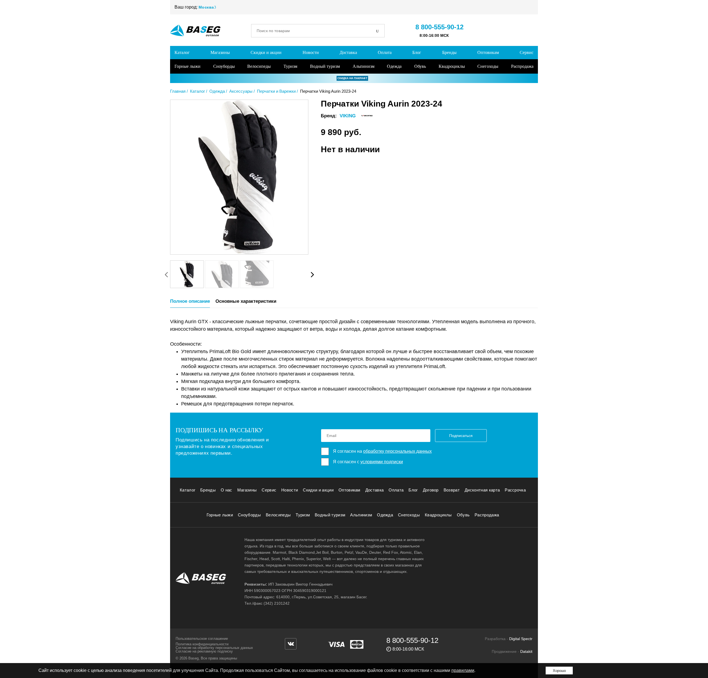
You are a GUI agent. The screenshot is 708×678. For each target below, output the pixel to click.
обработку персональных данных (397, 451)
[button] (312, 274)
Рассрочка (515, 490)
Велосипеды (259, 66)
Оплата (385, 52)
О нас (226, 490)
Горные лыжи (188, 66)
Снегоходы (487, 66)
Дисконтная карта (482, 490)
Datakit (526, 651)
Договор (431, 490)
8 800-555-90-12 (439, 27)
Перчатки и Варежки (276, 91)
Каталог (182, 52)
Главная (178, 91)
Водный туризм (325, 66)
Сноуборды (224, 66)
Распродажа (522, 66)
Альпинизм (363, 66)
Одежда (394, 66)
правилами (462, 670)
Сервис (526, 52)
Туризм (290, 66)
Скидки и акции (266, 52)
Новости (311, 52)
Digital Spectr (520, 638)
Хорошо (559, 671)
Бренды (449, 52)
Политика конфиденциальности (202, 644)
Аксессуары (241, 91)
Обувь (420, 66)
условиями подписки (381, 461)
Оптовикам (488, 52)
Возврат (452, 490)
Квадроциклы (452, 66)
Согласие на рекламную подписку (204, 651)
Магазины (220, 52)
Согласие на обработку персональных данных (214, 647)
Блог (416, 52)
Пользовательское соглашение (202, 638)
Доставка (348, 52)
